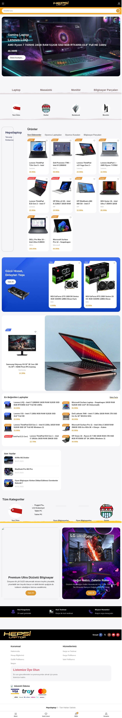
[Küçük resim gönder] (8, 460)
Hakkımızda (15, 651)
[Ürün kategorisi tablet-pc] (38, 510)
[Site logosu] (61, 3)
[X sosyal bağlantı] (105, 635)
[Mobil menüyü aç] (3, 3)
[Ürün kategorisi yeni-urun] (16, 111)
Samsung (22, 370)
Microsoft (56, 245)
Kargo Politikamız (69, 655)
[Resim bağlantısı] (17, 635)
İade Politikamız (69, 659)
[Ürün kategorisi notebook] (76, 111)
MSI (102, 207)
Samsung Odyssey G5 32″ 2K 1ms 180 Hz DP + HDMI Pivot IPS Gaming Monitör (22, 366)
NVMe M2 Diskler (22, 458)
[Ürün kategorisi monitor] (106, 111)
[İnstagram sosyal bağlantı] (109, 635)
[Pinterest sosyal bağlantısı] (118, 635)
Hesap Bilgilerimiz (17, 655)
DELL (55, 168)
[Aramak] (118, 11)
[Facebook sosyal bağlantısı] (100, 635)
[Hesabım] (119, 3)
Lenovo (32, 168)
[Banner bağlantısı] (31, 563)
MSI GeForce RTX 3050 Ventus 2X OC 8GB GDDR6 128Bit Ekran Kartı (100, 298)
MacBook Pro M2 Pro (24, 469)
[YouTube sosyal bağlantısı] (113, 635)
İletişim (13, 663)
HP (54, 207)
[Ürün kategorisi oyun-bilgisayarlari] (84, 513)
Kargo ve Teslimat (69, 651)
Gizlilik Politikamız (17, 659)
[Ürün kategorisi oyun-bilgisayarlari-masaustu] (61, 513)
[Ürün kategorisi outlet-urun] (46, 111)
